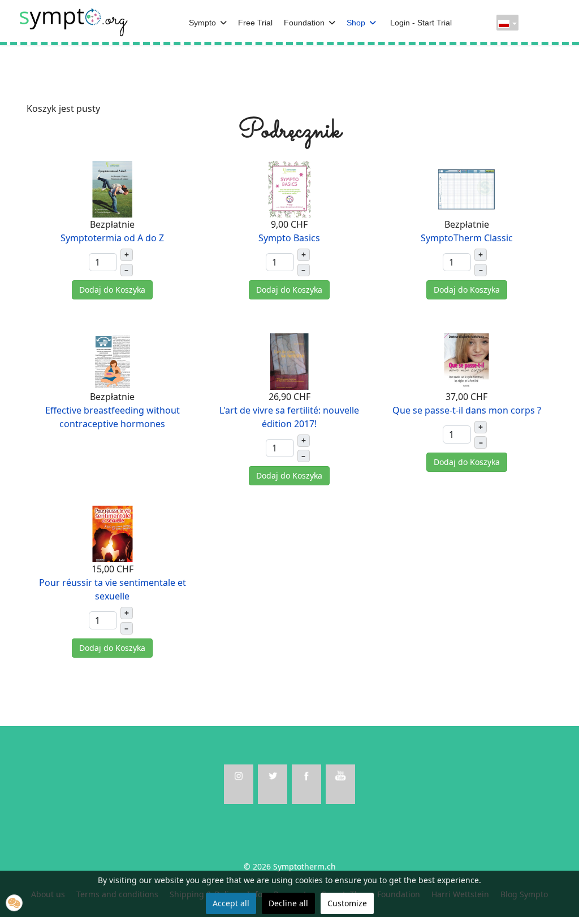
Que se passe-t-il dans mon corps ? (466, 410)
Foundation (304, 22)
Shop (356, 22)
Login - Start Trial (421, 22)
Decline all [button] (288, 903)
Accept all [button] (231, 903)
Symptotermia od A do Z (112, 238)
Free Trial (255, 22)
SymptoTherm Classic (467, 238)
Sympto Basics (289, 238)
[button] (14, 902)
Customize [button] (347, 903)
